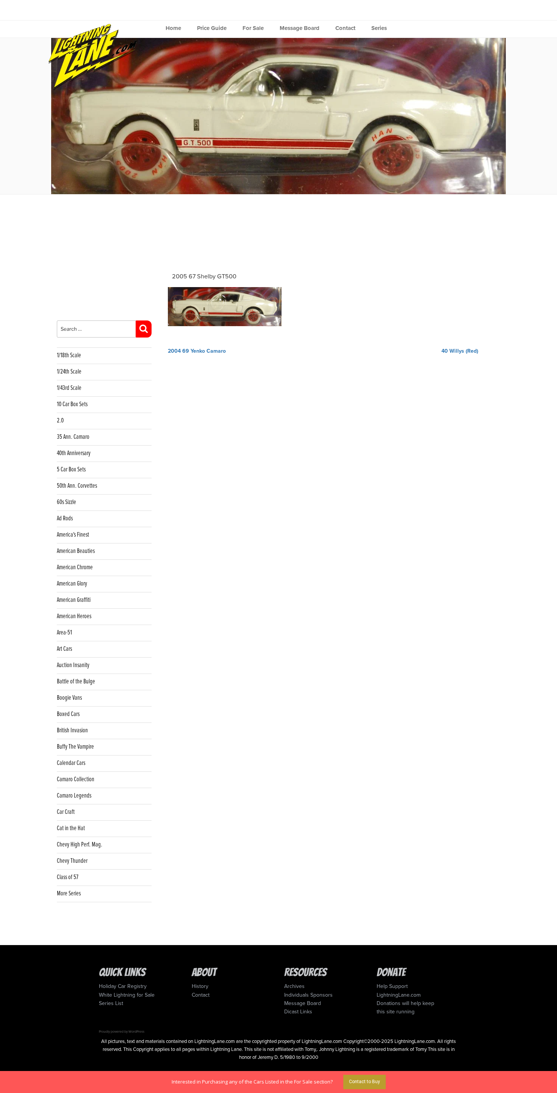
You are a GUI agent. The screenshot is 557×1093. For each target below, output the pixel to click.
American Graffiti (74, 600)
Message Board (299, 28)
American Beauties (76, 551)
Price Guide (212, 28)
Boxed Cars (68, 714)
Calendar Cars (71, 763)
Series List (111, 1003)
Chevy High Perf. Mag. (79, 844)
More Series (69, 893)
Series (379, 28)
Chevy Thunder (72, 861)
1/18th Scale (69, 355)
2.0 (60, 420)
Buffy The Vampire (75, 747)
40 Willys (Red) (459, 351)
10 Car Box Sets (72, 404)
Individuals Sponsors (308, 995)
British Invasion (72, 730)
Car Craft (66, 812)
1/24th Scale (69, 371)
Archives (294, 986)
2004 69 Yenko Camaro (197, 351)
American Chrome (75, 567)
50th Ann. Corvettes (77, 486)
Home (173, 28)
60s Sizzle (66, 502)
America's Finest (73, 535)
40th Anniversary (74, 453)
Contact (345, 28)
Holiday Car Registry (123, 986)
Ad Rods (65, 518)
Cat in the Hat (71, 828)
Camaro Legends (74, 795)
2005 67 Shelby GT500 (204, 276)
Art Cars (64, 649)
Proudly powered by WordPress (121, 1031)
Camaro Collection (75, 779)
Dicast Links (298, 1011)
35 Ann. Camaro (73, 437)
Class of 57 (67, 877)
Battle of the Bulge (76, 681)
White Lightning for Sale (127, 995)
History (200, 986)
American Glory (72, 583)
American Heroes (74, 616)
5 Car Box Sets (71, 469)
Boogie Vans (69, 698)
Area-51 (64, 632)
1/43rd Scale (69, 388)
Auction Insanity (73, 665)
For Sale (253, 28)
